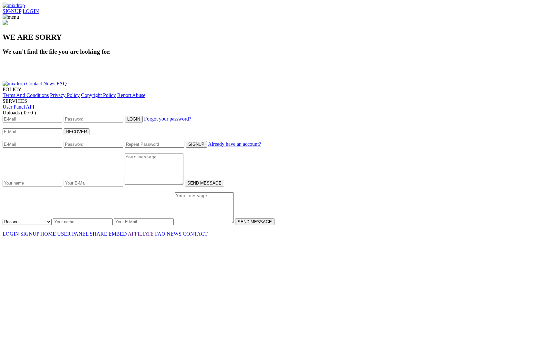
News (49, 83)
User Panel (14, 107)
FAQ (62, 83)
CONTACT (195, 234)
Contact (34, 83)
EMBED (117, 234)
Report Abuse (131, 95)
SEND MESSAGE (204, 183)
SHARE (98, 234)
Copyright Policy (98, 95)
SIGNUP (12, 11)
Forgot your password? (167, 119)
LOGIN (31, 11)
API (30, 107)
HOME (48, 234)
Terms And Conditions (26, 95)
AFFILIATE (141, 234)
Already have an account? (234, 144)
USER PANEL (72, 234)
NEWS (174, 234)
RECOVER (76, 131)
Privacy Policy (65, 95)
